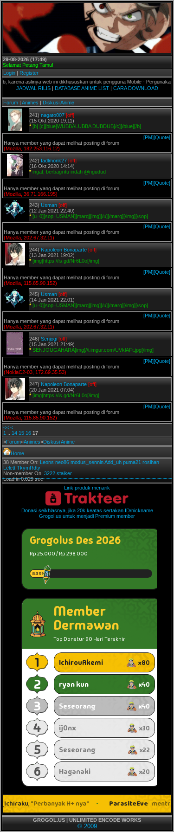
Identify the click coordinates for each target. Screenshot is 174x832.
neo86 (62, 462)
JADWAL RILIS (33, 88)
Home (17, 453)
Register (29, 73)
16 (28, 433)
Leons (47, 462)
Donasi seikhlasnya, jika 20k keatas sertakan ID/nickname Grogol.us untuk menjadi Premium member (87, 513)
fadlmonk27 (54, 160)
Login (9, 73)
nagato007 (52, 115)
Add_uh (113, 462)
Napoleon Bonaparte (64, 249)
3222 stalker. (58, 473)
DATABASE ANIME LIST (82, 88)
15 (21, 433)
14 (14, 433)
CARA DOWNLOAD (135, 88)
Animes (30, 102)
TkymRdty (28, 468)
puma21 (132, 462)
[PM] (148, 137)
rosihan (150, 462)
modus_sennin (87, 462)
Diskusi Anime (58, 102)
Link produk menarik (87, 487)
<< (6, 427)
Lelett (9, 468)
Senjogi (49, 339)
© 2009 (87, 826)
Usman (49, 205)
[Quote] (162, 137)
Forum (10, 102)
